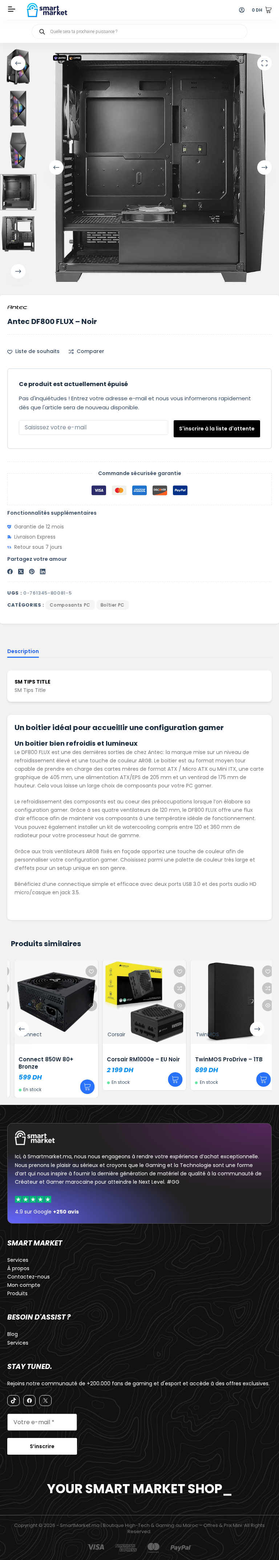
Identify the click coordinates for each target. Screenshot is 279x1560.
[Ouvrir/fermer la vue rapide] (87, 1005)
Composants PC (70, 605)
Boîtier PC (113, 605)
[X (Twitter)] (21, 571)
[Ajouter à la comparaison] (87, 988)
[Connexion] (241, 10)
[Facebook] (10, 571)
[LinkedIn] (42, 571)
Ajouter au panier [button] (82, 1086)
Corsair (112, 1034)
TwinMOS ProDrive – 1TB (224, 1059)
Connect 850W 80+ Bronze (41, 1062)
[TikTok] (13, 1400)
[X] (45, 1400)
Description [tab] (23, 651)
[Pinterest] (32, 571)
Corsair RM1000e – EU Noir (138, 1059)
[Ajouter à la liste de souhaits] (87, 971)
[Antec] (17, 307)
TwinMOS (202, 1034)
